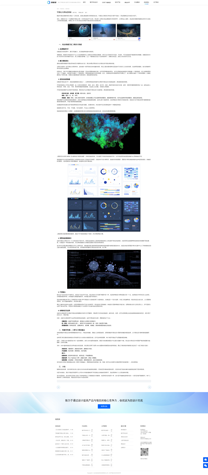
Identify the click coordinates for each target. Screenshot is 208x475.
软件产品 (117, 2)
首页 (84, 2)
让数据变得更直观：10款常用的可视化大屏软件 (106, 465)
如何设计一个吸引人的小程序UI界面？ (62, 444)
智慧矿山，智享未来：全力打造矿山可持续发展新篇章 (106, 440)
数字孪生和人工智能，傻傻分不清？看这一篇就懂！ (86, 430)
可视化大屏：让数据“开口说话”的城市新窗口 (86, 435)
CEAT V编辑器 (106, 2)
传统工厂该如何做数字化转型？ (106, 450)
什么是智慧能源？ (106, 455)
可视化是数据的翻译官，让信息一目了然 (86, 465)
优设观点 (146, 2)
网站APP (127, 2)
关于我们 (156, 2)
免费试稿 (104, 406)
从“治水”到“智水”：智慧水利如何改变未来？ (86, 445)
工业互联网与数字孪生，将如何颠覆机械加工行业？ (62, 454)
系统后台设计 (124, 437)
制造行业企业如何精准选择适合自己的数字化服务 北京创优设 (106, 445)
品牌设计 (123, 447)
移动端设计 (124, 429)
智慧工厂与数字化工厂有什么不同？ (86, 460)
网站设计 (123, 444)
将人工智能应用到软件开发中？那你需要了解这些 (106, 460)
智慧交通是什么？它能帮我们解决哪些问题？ (86, 450)
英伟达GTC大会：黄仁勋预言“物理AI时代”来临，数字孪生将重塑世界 (62, 437)
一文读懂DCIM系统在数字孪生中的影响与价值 (62, 447)
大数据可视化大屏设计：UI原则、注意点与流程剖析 (86, 440)
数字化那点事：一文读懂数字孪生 (86, 455)
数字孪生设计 (94, 2)
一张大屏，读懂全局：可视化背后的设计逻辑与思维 (62, 440)
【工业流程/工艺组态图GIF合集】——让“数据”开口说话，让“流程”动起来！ (62, 429)
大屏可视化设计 (125, 440)
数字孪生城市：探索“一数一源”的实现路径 (106, 430)
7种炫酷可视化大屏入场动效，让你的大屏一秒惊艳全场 (62, 433)
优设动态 (62, 8)
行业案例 (137, 2)
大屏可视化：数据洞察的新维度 (106, 435)
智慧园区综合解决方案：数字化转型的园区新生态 (62, 451)
